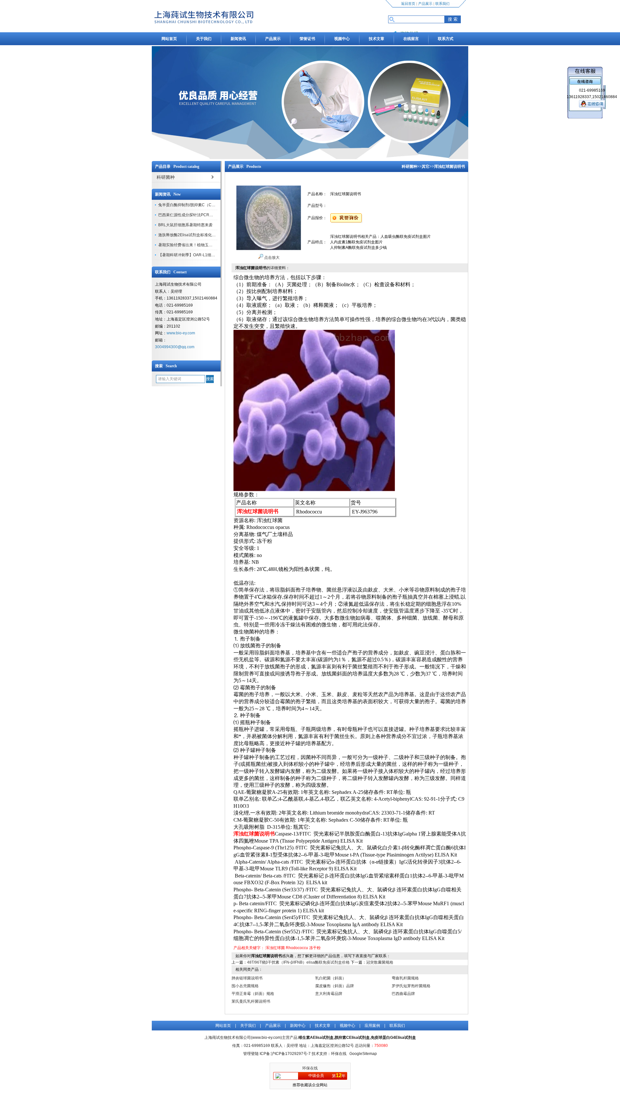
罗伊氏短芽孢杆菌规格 (411, 986)
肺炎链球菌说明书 (247, 978)
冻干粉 (315, 948)
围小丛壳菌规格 (245, 986)
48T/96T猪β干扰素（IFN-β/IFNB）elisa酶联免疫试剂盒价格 (298, 962)
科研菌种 (409, 166)
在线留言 (411, 38)
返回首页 (408, 3)
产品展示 (425, 3)
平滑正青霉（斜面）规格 (253, 993)
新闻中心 (297, 1025)
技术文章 (376, 38)
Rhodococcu (297, 948)
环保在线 (310, 1068)
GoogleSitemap (363, 1053)
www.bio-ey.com (181, 333)
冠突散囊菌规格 (379, 962)
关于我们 (204, 38)
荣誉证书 (307, 38)
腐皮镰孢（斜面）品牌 (334, 986)
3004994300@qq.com (174, 347)
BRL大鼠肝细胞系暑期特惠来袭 (185, 225)
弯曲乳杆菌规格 (405, 978)
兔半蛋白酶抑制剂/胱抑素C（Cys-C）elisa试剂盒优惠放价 (208, 205)
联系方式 (445, 38)
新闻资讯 (238, 38)
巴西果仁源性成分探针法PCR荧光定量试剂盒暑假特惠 (205, 215)
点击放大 (271, 257)
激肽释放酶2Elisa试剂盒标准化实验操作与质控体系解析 (206, 235)
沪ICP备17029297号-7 (291, 1053)
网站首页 (169, 38)
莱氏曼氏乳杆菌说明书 (251, 1001)
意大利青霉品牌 (328, 993)
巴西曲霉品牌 (403, 993)
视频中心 (342, 38)
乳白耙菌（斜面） (330, 978)
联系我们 (442, 3)
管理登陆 (251, 1053)
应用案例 (372, 1025)
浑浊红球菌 (275, 948)
